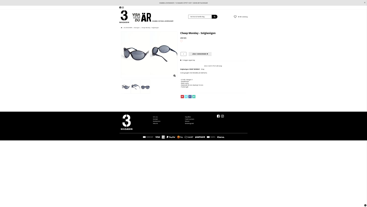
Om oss (155, 117)
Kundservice (156, 121)
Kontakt (155, 119)
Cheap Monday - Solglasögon (150, 27)
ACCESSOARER (128, 27)
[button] (235, 16)
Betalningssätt (189, 123)
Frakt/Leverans (189, 119)
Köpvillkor (188, 117)
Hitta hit (155, 123)
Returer (187, 121)
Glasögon (137, 27)
